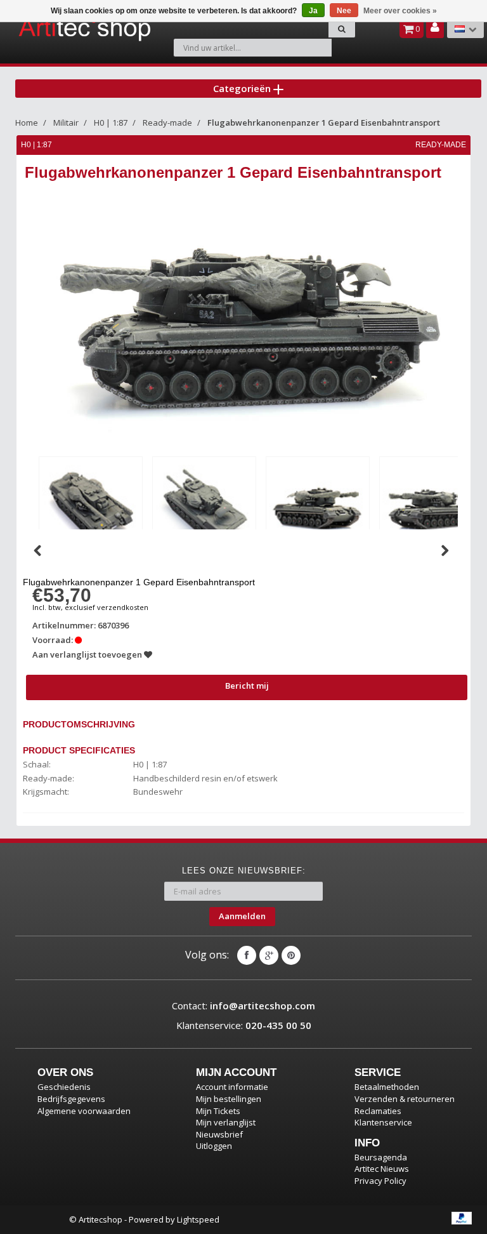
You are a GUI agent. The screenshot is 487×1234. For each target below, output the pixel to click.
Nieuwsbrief (219, 1134)
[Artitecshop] (51, 28)
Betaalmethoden (386, 1086)
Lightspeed (198, 1219)
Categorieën (243, 88)
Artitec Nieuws (381, 1168)
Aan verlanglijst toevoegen (88, 654)
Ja (313, 10)
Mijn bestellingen (228, 1099)
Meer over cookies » (400, 10)
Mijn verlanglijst (226, 1122)
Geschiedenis (64, 1086)
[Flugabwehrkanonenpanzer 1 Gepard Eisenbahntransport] (90, 506)
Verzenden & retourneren (404, 1099)
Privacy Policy (380, 1180)
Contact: (243, 1005)
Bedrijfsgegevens (71, 1099)
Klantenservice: (243, 1025)
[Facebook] (246, 955)
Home (26, 122)
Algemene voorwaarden (84, 1111)
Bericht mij (247, 685)
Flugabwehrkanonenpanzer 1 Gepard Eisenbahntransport (323, 122)
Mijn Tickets (218, 1111)
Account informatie (232, 1086)
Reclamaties (377, 1111)
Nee (344, 10)
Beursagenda (380, 1157)
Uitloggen (214, 1145)
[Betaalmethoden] (461, 1218)
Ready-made (167, 122)
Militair (66, 122)
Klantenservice (383, 1122)
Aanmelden (242, 916)
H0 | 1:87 (110, 122)
